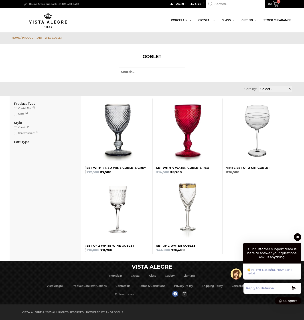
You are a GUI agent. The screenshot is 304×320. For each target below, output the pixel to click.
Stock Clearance (277, 20)
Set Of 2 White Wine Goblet (110, 245)
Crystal (204, 20)
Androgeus (114, 312)
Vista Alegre (55, 286)
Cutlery (170, 275)
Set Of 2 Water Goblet (175, 245)
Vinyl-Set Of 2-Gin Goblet (248, 167)
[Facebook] (175, 294)
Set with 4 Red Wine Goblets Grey (116, 167)
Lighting (189, 275)
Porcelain (179, 20)
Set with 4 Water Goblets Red (182, 167)
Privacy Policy (183, 286)
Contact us (123, 286)
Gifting (247, 20)
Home (16, 37)
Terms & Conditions (152, 286)
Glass (226, 20)
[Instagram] (185, 294)
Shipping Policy (212, 286)
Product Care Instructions (89, 286)
